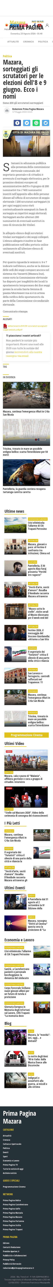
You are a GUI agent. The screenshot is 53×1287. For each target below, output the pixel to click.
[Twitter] (26, 123)
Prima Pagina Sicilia (12, 1225)
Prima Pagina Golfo (11, 1208)
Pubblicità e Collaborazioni (14, 1255)
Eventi (5, 1152)
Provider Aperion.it (11, 1251)
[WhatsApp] (36, 123)
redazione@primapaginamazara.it (18, 1268)
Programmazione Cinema (14, 1186)
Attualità (13, 41)
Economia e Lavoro (11, 1160)
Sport (5, 1156)
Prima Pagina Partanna (13, 1221)
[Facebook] (17, 123)
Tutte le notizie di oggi (13, 1168)
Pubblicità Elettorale (12, 1263)
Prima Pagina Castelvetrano (15, 1204)
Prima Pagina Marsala (13, 1212)
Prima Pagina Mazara (12, 1217)
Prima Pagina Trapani (13, 1229)
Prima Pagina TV (10, 1164)
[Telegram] (45, 123)
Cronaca (28, 41)
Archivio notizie (9, 1173)
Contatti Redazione (11, 1247)
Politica (43, 41)
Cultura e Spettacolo (12, 1144)
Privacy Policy (9, 1259)
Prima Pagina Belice (12, 1200)
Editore (6, 1243)
